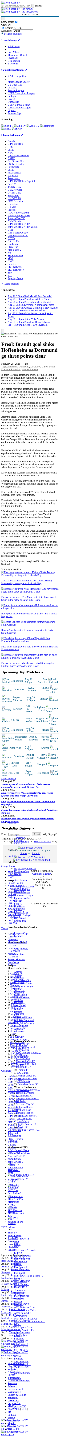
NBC (17, 1247)
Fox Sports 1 (20, 1261)
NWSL (17, 874)
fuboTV (18, 1278)
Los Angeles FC (24, 1095)
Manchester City (22, 980)
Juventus (18, 1000)
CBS (16, 1241)
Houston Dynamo (25, 1092)
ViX (16, 1370)
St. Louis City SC (25, 1104)
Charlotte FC (22, 1055)
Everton (18, 989)
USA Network (21, 1284)
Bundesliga (19, 906)
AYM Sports (20, 1315)
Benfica (18, 1011)
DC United (22, 1072)
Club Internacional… (26, 1047)
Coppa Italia (20, 921)
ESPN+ (18, 1264)
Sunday (18, 843)
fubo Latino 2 (21, 1344)
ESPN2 (18, 1253)
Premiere (18, 1358)
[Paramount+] (47, 125)
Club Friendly (21, 948)
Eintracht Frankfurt (10, 369)
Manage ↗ (14, 40)
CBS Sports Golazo (24, 1327)
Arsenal (18, 971)
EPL (10, 1412)
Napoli (17, 1009)
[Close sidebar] (2, 330)
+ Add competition (17, 76)
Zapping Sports (22, 1373)
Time (20, 28)
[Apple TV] (33, 125)
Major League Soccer (25, 868)
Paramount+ (20, 1273)
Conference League (24, 895)
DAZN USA (20, 1287)
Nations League (22, 892)
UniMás (18, 1301)
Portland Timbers (24, 1112)
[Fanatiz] (6, 128)
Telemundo (19, 1290)
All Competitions (16, 954)
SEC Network (21, 1361)
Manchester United (23, 983)
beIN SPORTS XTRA (25, 1318)
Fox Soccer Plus (22, 1255)
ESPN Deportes (22, 1258)
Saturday (18, 840)
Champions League (24, 886)
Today (17, 835)
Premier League (22, 898)
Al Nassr (18, 1029)
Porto (17, 1014)
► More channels (10, 283)
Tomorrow (19, 837)
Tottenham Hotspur (24, 986)
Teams (11, 959)
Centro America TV (24, 1330)
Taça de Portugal (22, 915)
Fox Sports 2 (20, 1267)
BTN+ (17, 1324)
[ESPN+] (17, 128)
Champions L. (15, 1392)
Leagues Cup (21, 933)
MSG (17, 1353)
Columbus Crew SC (27, 1084)
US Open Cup (21, 871)
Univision (19, 1298)
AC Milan (19, 1006)
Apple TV (19, 1270)
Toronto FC (23, 1070)
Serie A (18, 903)
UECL (11, 1400)
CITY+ (18, 1333)
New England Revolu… (28, 1052)
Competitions (8, 70)
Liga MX (19, 936)
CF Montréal (23, 1081)
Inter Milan (19, 1003)
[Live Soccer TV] (10, 2)
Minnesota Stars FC (27, 1115)
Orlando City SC (24, 1067)
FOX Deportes (21, 1295)
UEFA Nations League (19, 107)
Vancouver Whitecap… (28, 1090)
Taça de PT (13, 1429)
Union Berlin (48, 366)
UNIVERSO (20, 1293)
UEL (10, 1394)
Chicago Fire (22, 1050)
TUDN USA (20, 1281)
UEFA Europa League (19, 104)
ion (15, 1347)
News (11, 1383)
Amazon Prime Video (25, 1310)
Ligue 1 (18, 909)
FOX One (19, 1341)
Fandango (19, 1338)
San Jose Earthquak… (27, 1098)
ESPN (17, 1244)
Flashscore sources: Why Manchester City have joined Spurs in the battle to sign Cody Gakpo (27, 794)
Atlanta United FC (26, 1075)
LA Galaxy (23, 1121)
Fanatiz (17, 1235)
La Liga (18, 901)
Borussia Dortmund (24, 1020)
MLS (10, 1406)
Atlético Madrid (22, 997)
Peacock (18, 1304)
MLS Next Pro (21, 1350)
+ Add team (14, 46)
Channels (12, 1140)
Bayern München (23, 1017)
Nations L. (13, 1397)
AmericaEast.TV (22, 1313)
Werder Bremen (30, 369)
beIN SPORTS (21, 1238)
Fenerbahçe (20, 1026)
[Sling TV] (20, 125)
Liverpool (19, 977)
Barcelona (19, 991)
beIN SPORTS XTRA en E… (29, 1321)
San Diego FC (24, 1118)
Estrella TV (20, 1335)
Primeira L (13, 1426)
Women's (12, 1386)
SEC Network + (22, 1364)
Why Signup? (50, 834)
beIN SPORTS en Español (21, 181)
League (9, 28)
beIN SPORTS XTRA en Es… (23, 227)
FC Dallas (21, 1101)
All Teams (13, 1135)
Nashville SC (23, 1044)
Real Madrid (20, 994)
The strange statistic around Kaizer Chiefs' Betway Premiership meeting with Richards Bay (25, 786)
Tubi (16, 1367)
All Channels (14, 1378)
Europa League (22, 889)
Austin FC (22, 1127)
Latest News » (8, 778)
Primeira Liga (21, 912)
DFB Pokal (20, 918)
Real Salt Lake (23, 1110)
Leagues (12, 856)
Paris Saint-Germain (24, 1023)
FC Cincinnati (23, 1058)
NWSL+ (18, 1355)
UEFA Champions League (21, 93)
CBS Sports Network (25, 1250)
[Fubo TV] (7, 125)
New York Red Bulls (26, 1064)
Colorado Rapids (24, 1107)
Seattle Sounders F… (28, 1124)
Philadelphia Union (27, 1078)
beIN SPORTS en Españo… (28, 1275)
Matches (12, 822)
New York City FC (25, 1061)
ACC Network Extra (24, 1307)
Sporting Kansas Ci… (28, 1130)
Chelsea (18, 974)
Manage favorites (13, 33)
